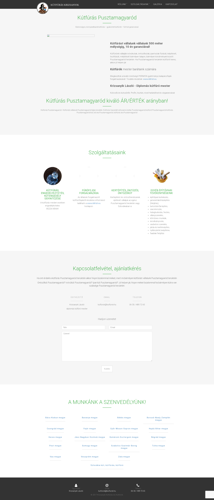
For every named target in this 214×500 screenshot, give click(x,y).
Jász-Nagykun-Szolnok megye (90, 437)
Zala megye (124, 457)
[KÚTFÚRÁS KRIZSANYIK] (43, 4)
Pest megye (55, 446)
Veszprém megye (90, 457)
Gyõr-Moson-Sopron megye (124, 429)
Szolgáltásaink (140, 4)
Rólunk (122, 4)
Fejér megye (90, 429)
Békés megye (124, 418)
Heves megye (55, 437)
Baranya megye (90, 418)
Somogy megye (89, 446)
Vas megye (55, 457)
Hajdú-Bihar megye (158, 429)
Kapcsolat (172, 4)
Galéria (157, 4)
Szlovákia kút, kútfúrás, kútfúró (107, 465)
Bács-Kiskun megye (55, 418)
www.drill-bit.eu (150, 79)
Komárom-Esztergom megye (124, 437)
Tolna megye (158, 446)
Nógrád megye (158, 437)
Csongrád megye (55, 429)
